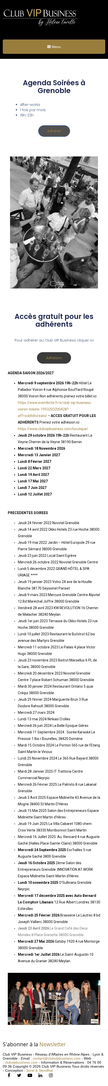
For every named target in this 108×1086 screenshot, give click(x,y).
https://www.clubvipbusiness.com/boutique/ (53, 429)
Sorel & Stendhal (39, 1070)
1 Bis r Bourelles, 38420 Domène (57, 739)
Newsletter (52, 1044)
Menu (56, 47)
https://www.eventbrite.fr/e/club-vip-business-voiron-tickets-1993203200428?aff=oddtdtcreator (55, 409)
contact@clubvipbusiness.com (57, 1058)
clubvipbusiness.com (21, 1062)
